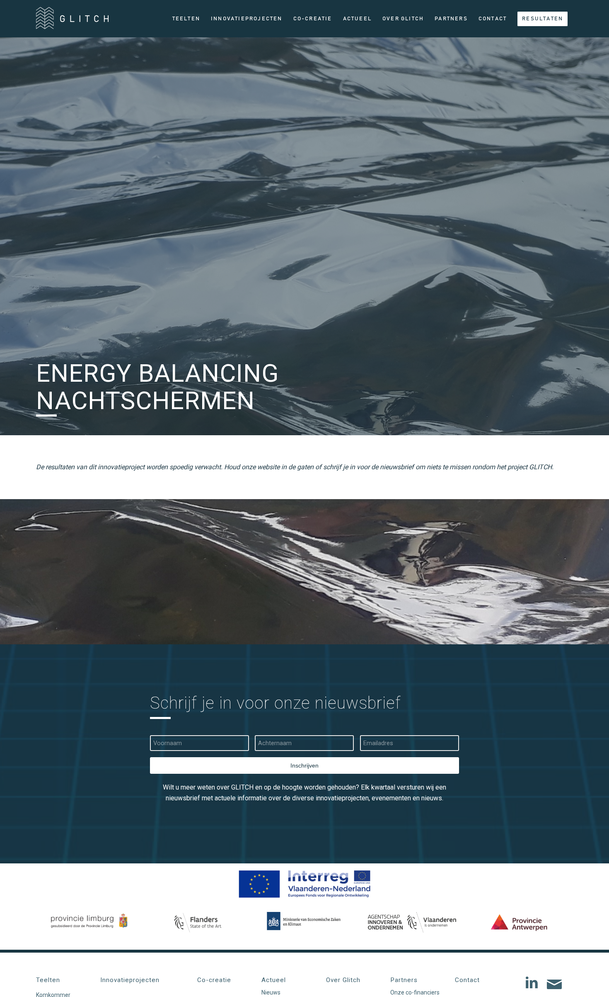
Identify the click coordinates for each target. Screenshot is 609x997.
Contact (467, 980)
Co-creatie (214, 980)
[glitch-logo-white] (72, 21)
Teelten (48, 980)
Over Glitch (343, 980)
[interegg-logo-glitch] (304, 884)
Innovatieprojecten (130, 980)
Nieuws (270, 992)
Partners (404, 980)
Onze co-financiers (415, 992)
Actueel (273, 980)
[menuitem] (186, 18)
